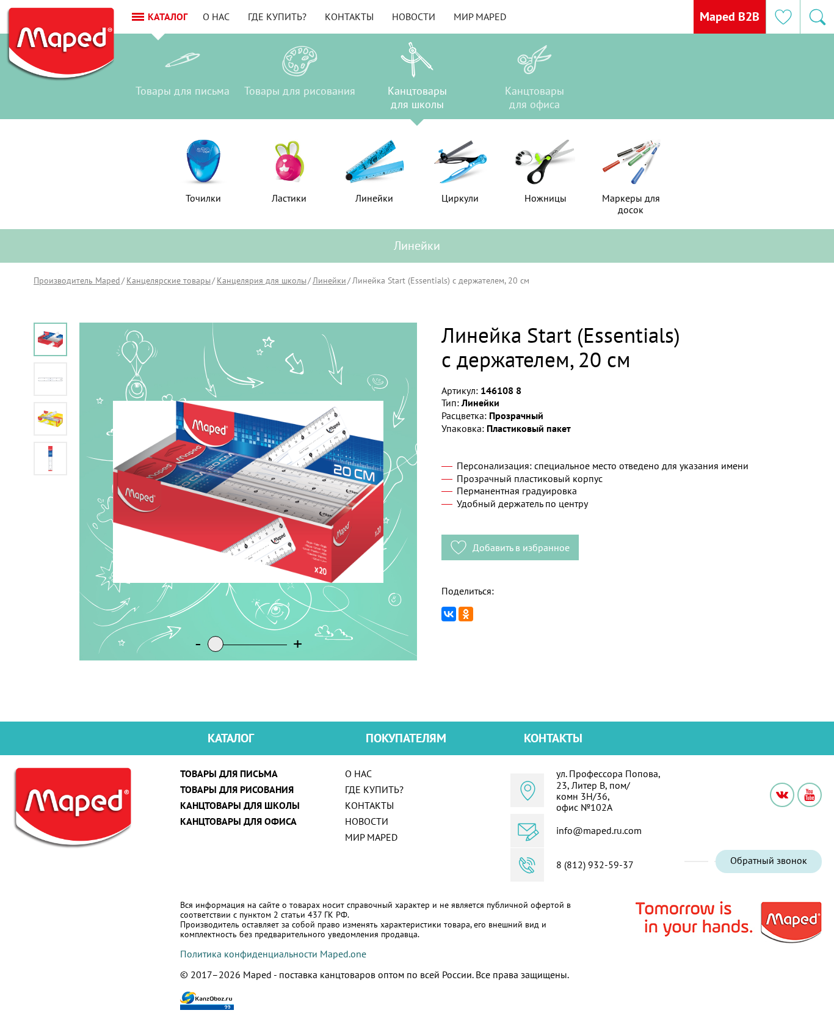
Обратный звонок (768, 860)
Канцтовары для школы (240, 805)
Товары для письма (229, 773)
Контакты (349, 16)
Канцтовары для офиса (238, 821)
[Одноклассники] (466, 614)
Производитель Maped (77, 280)
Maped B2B (730, 16)
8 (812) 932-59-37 (595, 864)
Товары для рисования (237, 789)
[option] (182, 79)
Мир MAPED (480, 16)
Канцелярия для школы (261, 280)
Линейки (329, 280)
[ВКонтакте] (448, 614)
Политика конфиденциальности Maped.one (273, 954)
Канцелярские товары (168, 280)
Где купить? (277, 16)
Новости (413, 16)
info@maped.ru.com (599, 830)
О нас (216, 16)
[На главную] (59, 44)
